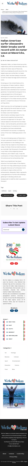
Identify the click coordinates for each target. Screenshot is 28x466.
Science (17, 365)
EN (16, 263)
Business (7, 357)
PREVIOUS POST (8, 195)
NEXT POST (22, 195)
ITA (12, 263)
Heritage (13, 352)
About (4, 453)
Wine (13, 369)
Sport (9, 191)
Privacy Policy (13, 456)
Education (7, 365)
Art (6, 352)
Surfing (15, 191)
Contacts (11, 453)
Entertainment (16, 361)
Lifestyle (16, 357)
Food (6, 369)
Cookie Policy (20, 453)
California (4, 191)
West (7, 9)
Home (2, 9)
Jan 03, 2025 (4, 37)
